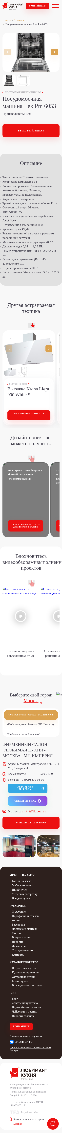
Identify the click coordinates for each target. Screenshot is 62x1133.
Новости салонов (23, 1016)
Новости (17, 941)
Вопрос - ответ (21, 937)
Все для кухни (21, 898)
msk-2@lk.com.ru (34, 811)
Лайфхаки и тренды (24, 1011)
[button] (54, 52)
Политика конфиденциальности (28, 1091)
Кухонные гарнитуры (25, 972)
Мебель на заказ (22, 885)
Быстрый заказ (31, 130)
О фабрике (19, 911)
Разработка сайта (29, 1112)
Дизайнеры (19, 946)
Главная (6, 20)
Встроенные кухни (24, 968)
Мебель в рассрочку (25, 894)
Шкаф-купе (19, 889)
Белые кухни (20, 981)
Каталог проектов (24, 962)
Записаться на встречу (31, 823)
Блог (15, 998)
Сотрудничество (22, 950)
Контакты (18, 954)
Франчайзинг (37, 6)
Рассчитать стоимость (29, 413)
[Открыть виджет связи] (53, 1124)
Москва (31, 700)
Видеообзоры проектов (26, 1007)
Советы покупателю (25, 1003)
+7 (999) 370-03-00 (32, 779)
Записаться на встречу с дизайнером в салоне (26, 525)
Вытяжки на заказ (18, 384)
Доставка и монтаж (24, 928)
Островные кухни (23, 976)
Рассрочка (18, 924)
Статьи (16, 933)
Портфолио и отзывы (25, 916)
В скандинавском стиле (27, 985)
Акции (16, 920)
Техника (19, 20)
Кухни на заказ (21, 881)
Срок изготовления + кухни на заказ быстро (30, 1049)
